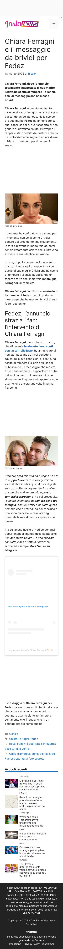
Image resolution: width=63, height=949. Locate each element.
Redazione (15, 943)
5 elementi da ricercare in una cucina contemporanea (32, 836)
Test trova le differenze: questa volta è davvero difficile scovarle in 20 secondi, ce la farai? (32, 869)
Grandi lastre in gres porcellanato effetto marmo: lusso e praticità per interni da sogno (32, 803)
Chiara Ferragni (19, 738)
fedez (34, 738)
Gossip (13, 733)
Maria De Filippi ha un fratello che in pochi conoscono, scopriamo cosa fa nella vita (32, 785)
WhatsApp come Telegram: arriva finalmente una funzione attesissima (31, 821)
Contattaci (31, 924)
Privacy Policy (32, 943)
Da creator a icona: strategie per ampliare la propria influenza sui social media (32, 852)
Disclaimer (48, 943)
